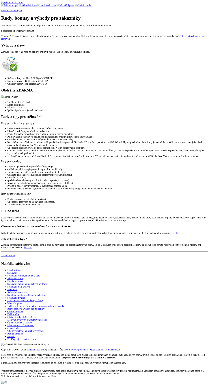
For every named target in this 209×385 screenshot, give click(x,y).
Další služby (13, 314)
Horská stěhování (15, 281)
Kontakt (11, 336)
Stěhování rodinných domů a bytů (23, 275)
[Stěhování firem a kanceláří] (28, 5)
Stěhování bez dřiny (36, 349)
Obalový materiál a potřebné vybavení (25, 331)
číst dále (176, 233)
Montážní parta (14, 303)
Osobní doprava (15, 311)
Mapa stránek (96, 349)
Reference (12, 289)
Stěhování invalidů (16, 297)
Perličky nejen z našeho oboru (21, 339)
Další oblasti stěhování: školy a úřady (25, 300)
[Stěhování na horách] (46, 5)
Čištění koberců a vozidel (19, 322)
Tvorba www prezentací (76, 349)
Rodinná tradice (15, 333)
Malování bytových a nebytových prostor (27, 320)
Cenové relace (14, 328)
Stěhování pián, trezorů (18, 286)
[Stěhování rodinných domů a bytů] (9, 5)
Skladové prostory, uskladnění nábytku (26, 295)
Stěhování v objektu (17, 292)
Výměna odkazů (112, 349)
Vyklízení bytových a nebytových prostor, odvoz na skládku (36, 306)
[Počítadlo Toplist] (4, 381)
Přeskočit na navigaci (11, 10)
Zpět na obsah (8, 255)
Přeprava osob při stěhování (20, 325)
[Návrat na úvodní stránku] (12, 2)
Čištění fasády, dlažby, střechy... (22, 317)
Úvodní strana (14, 270)
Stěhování (12, 273)
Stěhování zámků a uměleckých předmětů (27, 284)
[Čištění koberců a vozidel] (83, 5)
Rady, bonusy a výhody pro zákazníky (26, 308)
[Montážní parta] (65, 5)
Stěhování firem (15, 278)
